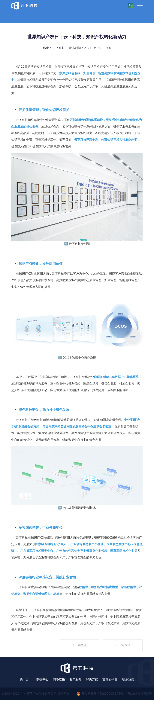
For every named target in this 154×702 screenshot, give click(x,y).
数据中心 (42, 679)
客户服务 (75, 679)
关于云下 (26, 679)
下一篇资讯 (122, 645)
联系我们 (128, 679)
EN (131, 5)
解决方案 (92, 679)
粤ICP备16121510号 (139, 693)
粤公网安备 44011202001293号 (101, 693)
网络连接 (59, 679)
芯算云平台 (109, 679)
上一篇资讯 (79, 645)
